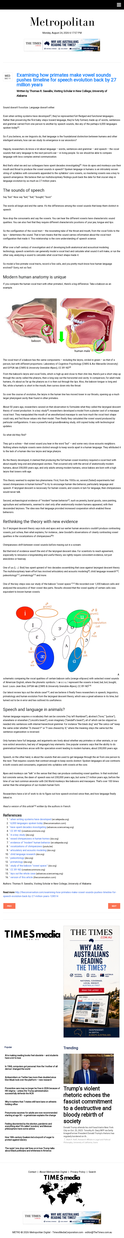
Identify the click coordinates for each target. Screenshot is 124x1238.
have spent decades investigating (62, 165)
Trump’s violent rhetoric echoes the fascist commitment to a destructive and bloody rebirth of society (88, 1104)
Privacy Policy (77, 1171)
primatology (27, 575)
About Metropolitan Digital (53, 1171)
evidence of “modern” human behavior (48, 500)
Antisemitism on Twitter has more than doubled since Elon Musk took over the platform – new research (30, 1078)
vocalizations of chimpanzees (35, 536)
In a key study (39, 410)
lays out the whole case (34, 692)
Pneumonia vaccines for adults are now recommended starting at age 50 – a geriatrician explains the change (31, 1114)
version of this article (22, 806)
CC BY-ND (63, 367)
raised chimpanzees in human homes (22, 484)
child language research (103, 571)
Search (92, 1171)
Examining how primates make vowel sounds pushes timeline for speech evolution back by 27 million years (66, 79)
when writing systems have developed (29, 116)
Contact (32, 1171)
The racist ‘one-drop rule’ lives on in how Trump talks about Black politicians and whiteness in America (30, 1149)
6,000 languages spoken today (26, 823)
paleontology (10, 575)
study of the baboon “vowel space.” (53, 584)
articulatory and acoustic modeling (70, 571)
